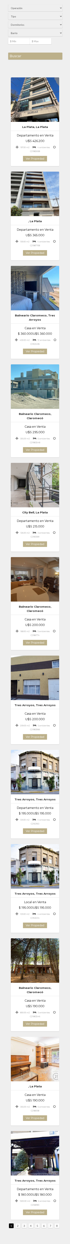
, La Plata (35, 221)
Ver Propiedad (35, 158)
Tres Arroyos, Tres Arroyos (35, 705)
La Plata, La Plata (35, 127)
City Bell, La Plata (35, 512)
